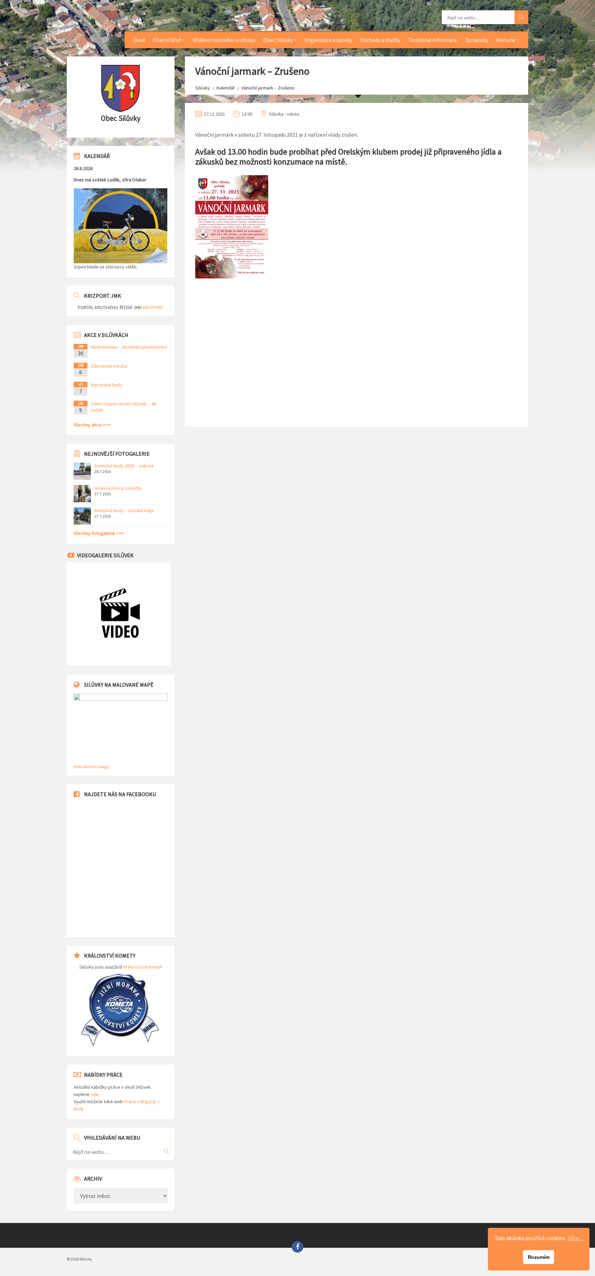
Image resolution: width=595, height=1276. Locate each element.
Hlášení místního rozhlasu (224, 39)
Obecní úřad (167, 39)
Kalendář (226, 88)
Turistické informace (432, 39)
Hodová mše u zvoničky (118, 488)
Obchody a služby (380, 39)
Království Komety (142, 967)
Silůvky (202, 88)
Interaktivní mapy (91, 766)
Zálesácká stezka (109, 366)
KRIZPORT (153, 307)
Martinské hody (107, 385)
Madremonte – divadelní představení (129, 347)
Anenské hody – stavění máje (124, 510)
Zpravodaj (476, 39)
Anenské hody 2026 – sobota (124, 466)
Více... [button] (575, 1238)
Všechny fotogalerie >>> (99, 533)
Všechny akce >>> (92, 425)
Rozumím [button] (539, 1257)
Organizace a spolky (328, 39)
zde (94, 1094)
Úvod (139, 39)
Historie (505, 39)
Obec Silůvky (278, 39)
